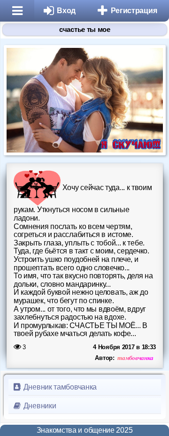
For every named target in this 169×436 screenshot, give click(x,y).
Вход (66, 11)
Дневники (39, 406)
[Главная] (17, 11)
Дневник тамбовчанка (59, 387)
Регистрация (134, 11)
